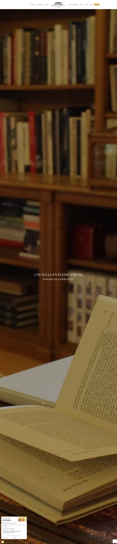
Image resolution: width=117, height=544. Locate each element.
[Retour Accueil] (58, 4)
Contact (81, 4)
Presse (87, 4)
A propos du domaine (73, 4)
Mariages (46, 4)
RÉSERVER (96, 4)
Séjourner (33, 4)
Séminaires (39, 4)
